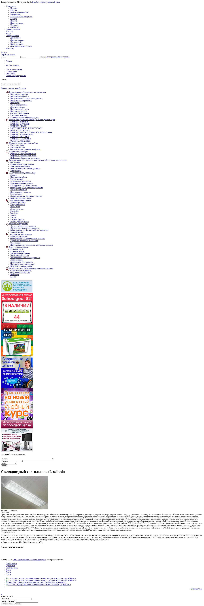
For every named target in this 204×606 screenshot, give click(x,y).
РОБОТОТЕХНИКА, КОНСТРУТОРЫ (26, 128)
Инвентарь (14, 275)
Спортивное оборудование (20, 200)
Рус (2, 52)
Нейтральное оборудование (21, 266)
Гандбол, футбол (17, 219)
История (13, 8)
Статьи (8, 572)
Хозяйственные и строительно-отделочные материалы (31, 268)
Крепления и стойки (18, 115)
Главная (9, 61)
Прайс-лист (10, 566)
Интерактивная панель (19, 96)
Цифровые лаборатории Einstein (23, 154)
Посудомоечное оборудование (22, 264)
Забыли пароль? (63, 57)
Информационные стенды (21, 198)
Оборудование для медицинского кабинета (27, 239)
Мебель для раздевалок (19, 222)
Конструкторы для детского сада (23, 186)
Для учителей (15, 42)
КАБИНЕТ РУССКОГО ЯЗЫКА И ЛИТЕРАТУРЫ (31, 132)
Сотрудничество (12, 36)
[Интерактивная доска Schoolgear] (17, 324)
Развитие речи (16, 194)
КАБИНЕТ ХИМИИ (18, 126)
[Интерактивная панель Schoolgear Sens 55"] (17, 451)
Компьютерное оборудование (22, 164)
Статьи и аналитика (14, 69)
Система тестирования (19, 113)
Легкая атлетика (16, 209)
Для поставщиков (17, 40)
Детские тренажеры (18, 202)
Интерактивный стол (19, 111)
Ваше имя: (5, 599)
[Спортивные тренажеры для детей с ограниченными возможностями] (17, 387)
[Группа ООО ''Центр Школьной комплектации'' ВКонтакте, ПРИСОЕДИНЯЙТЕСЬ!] (41, 578)
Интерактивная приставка (21, 101)
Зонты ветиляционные (19, 256)
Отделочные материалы (20, 273)
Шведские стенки (17, 205)
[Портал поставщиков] (17, 292)
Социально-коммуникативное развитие (26, 196)
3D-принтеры (15, 171)
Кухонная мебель (17, 251)
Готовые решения (13, 29)
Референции (15, 14)
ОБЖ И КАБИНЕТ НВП (20, 141)
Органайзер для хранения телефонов (25, 149)
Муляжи (13, 175)
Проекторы (14, 103)
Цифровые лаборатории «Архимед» (24, 158)
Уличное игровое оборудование (23, 226)
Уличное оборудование (18, 224)
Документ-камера (17, 107)
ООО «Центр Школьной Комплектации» (29, 560)
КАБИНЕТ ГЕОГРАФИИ (20, 139)
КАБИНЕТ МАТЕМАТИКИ (21, 135)
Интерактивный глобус (19, 109)
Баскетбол (14, 211)
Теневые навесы (16, 232)
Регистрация (51, 57)
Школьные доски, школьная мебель (23, 143)
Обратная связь (12, 568)
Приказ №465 (11, 71)
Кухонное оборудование (19, 247)
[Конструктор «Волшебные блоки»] (17, 356)
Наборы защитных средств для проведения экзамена (31, 245)
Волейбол (14, 213)
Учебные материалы (18, 190)
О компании (11, 6)
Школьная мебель (17, 147)
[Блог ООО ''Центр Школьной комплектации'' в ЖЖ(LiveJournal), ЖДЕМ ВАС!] (38, 585)
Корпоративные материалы (21, 17)
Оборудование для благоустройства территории (29, 230)
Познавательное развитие (20, 192)
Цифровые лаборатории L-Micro (23, 156)
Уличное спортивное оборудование (24, 228)
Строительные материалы (20, 270)
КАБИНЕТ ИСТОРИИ (19, 137)
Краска (13, 277)
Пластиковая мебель (18, 177)
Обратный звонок (8, 55)
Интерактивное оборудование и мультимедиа (27, 92)
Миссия (13, 10)
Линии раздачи (16, 260)
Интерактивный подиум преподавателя (26, 98)
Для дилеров (15, 38)
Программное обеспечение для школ (25, 169)
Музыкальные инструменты (21, 183)
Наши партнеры (16, 23)
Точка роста (10, 74)
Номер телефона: (8, 601)
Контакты (14, 25)
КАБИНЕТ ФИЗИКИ (19, 122)
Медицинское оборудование (20, 234)
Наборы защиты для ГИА (16, 76)
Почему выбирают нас (19, 12)
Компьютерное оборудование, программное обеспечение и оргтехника (37, 160)
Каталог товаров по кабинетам (13, 88)
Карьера (13, 19)
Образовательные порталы (21, 46)
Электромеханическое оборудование (25, 258)
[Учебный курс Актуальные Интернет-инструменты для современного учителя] (17, 419)
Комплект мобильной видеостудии (24, 118)
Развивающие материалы (20, 181)
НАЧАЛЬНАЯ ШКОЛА (20, 130)
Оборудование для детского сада (22, 173)
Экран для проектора (18, 105)
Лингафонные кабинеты (20, 166)
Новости (13, 21)
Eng (5, 52)
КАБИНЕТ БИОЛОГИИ (20, 124)
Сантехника (15, 243)
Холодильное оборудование (21, 262)
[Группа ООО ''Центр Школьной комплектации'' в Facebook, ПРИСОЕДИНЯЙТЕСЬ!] (41, 580)
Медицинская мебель (19, 236)
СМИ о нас (14, 27)
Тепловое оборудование (20, 253)
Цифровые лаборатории (18, 152)
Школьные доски (17, 145)
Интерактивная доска (19, 94)
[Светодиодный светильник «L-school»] (24, 509)
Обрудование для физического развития (26, 188)
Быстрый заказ (54, 2)
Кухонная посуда (17, 249)
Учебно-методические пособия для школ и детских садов (32, 120)
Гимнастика (15, 207)
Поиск (8, 574)
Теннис (13, 215)
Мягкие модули (16, 179)
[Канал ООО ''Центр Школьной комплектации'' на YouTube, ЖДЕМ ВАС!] (36, 582)
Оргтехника (15, 162)
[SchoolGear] (196, 589)
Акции (8, 34)
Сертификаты (11, 564)
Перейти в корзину (39, 2)
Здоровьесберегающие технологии (24, 241)
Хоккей (13, 217)
